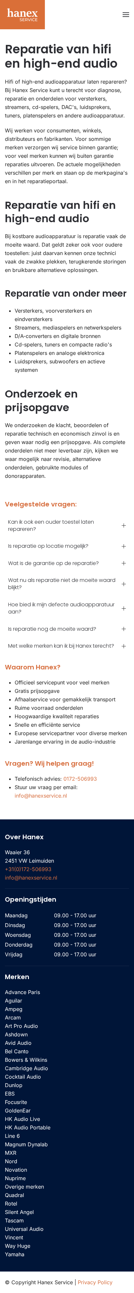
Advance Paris (22, 992)
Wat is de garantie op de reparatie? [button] (53, 563)
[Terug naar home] (22, 14)
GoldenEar (18, 1110)
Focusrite (16, 1102)
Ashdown (16, 1034)
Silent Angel (19, 1212)
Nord (11, 1161)
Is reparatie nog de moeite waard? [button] (52, 629)
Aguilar (13, 1000)
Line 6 (12, 1136)
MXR (10, 1153)
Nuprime (15, 1178)
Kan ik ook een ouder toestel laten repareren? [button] (51, 525)
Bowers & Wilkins (26, 1060)
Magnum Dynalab (26, 1144)
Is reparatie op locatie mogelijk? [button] (48, 546)
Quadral (14, 1195)
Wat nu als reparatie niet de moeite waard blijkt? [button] (61, 583)
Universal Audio (24, 1229)
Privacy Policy (95, 1282)
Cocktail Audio (23, 1076)
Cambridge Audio (26, 1068)
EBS (10, 1093)
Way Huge (17, 1246)
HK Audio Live (22, 1119)
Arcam (13, 1017)
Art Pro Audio (21, 1026)
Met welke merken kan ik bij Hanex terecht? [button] (61, 646)
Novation (16, 1169)
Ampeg (13, 1009)
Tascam (14, 1220)
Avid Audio (18, 1043)
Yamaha (14, 1254)
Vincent (14, 1237)
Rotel (11, 1203)
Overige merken (24, 1186)
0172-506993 (80, 778)
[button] (126, 14)
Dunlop (13, 1085)
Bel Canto (17, 1051)
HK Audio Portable (27, 1127)
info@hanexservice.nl (41, 795)
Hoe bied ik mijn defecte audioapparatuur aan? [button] (61, 608)
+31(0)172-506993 (28, 869)
